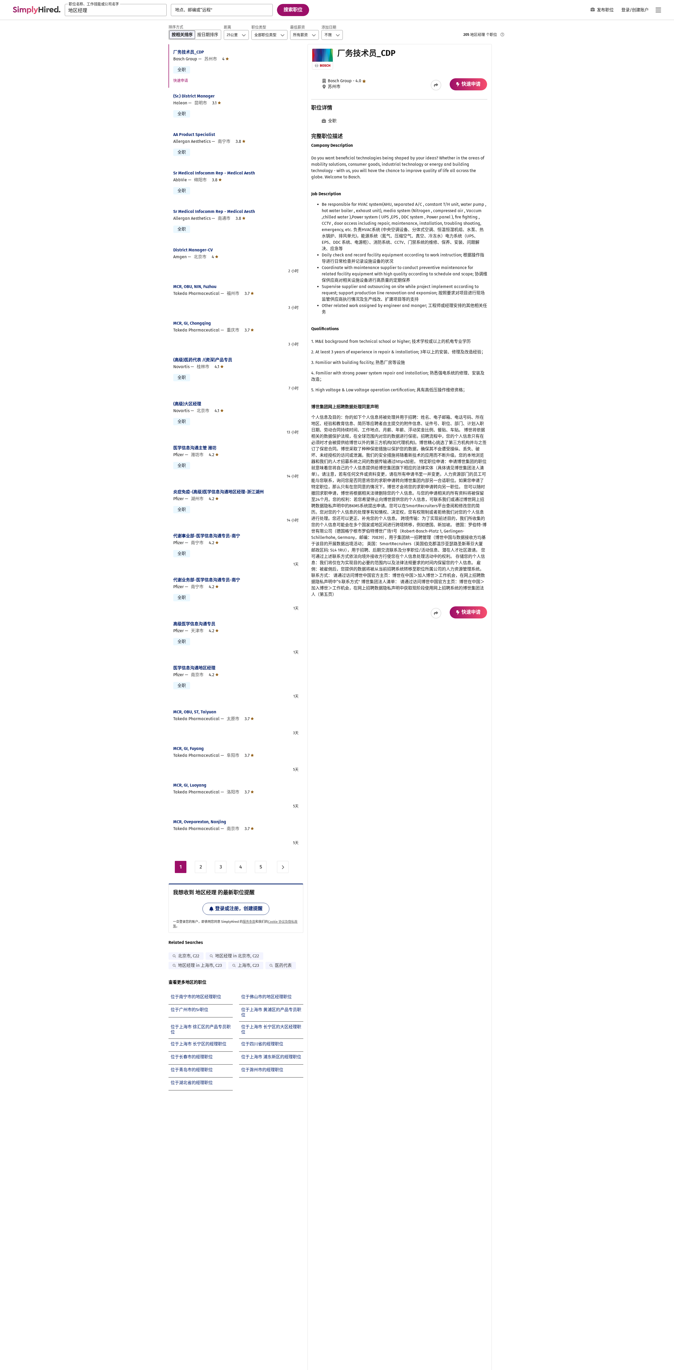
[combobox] (116, 10)
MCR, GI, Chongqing (192, 323)
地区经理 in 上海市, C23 (200, 965)
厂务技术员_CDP (188, 52)
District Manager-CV (193, 249)
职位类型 (258, 27)
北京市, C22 (188, 955)
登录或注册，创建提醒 (238, 908)
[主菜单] (658, 10)
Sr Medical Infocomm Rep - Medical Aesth (214, 172)
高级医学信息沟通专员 (194, 623)
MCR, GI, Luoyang (189, 785)
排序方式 (175, 27)
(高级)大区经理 (187, 403)
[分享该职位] (436, 85)
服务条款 (249, 922)
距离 (227, 27)
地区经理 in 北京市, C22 (237, 955)
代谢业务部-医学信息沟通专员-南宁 (206, 579)
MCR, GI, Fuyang (188, 748)
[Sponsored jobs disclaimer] (502, 34)
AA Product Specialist (194, 134)
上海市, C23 (248, 965)
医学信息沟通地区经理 (194, 667)
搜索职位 (293, 10)
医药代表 (283, 965)
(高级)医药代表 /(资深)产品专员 (202, 359)
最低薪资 (297, 27)
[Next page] (283, 867)
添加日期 (328, 27)
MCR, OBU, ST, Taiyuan (194, 711)
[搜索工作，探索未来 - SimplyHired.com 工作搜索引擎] (37, 10)
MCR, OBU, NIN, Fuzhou (194, 286)
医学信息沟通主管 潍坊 (194, 447)
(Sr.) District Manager (194, 96)
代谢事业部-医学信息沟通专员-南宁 (206, 535)
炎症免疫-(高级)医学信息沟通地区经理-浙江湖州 (218, 491)
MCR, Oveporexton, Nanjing (199, 821)
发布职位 (605, 9)
